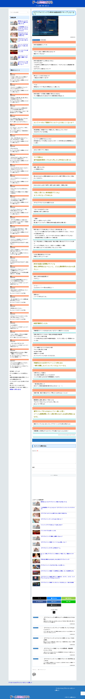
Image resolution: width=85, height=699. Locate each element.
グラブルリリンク (37, 39)
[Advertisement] (54, 109)
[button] (28, 12)
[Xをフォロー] (54, 612)
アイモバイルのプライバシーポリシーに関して (20, 682)
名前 (33, 467)
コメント (35, 450)
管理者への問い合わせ (15, 389)
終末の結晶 (44, 39)
